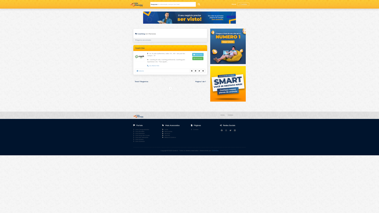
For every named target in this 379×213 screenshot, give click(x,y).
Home (234, 4)
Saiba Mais (198, 55)
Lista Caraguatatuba (141, 129)
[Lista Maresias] (137, 4)
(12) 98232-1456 (154, 66)
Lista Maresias (139, 133)
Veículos (166, 135)
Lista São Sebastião (141, 137)
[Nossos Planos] (228, 84)
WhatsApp (198, 58)
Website (141, 71)
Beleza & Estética (169, 137)
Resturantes (167, 131)
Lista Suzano (139, 139)
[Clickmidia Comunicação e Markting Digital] (228, 46)
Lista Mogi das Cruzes (142, 135)
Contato (244, 4)
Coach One (140, 48)
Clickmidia (215, 150)
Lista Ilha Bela (139, 131)
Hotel (165, 129)
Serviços (166, 133)
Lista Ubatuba (139, 141)
